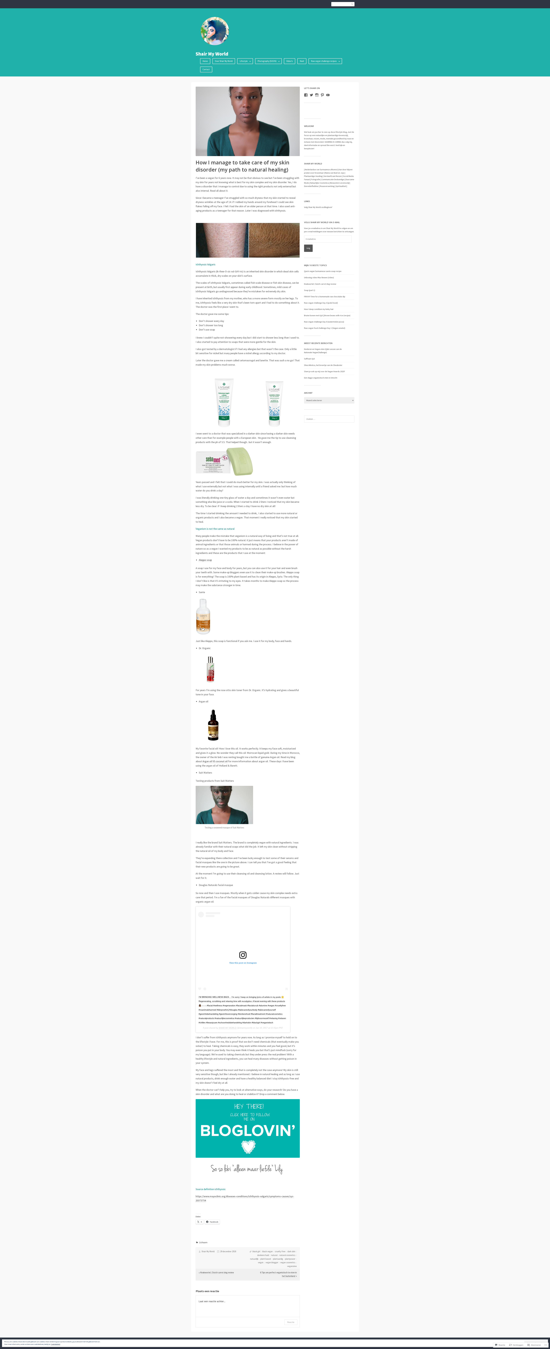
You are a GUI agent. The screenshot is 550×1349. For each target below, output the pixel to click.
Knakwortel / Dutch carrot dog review (320, 284)
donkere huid (263, 1255)
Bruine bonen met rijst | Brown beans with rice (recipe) (327, 315)
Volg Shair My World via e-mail (322, 222)
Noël (302, 61)
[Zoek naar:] (329, 419)
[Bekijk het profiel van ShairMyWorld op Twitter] (311, 95)
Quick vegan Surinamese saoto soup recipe (322, 271)
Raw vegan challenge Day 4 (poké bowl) (321, 303)
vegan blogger (272, 1262)
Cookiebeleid (55, 1344)
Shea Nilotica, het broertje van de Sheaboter (323, 365)
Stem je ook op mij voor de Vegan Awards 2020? (324, 371)
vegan (260, 1262)
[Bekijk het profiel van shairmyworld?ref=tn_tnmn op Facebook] (306, 95)
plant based (265, 1259)
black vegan (267, 1251)
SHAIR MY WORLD (227, 1028)
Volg (308, 248)
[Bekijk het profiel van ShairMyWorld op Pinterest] (322, 95)
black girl (256, 1251)
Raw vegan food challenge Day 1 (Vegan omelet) (324, 328)
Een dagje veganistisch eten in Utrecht (320, 377)
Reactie (290, 1322)
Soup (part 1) (309, 290)
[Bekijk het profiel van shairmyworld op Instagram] (317, 95)
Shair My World (212, 54)
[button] (222, 240)
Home (205, 61)
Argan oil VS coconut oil (215, 761)
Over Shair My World (224, 61)
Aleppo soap (205, 560)
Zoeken (352, 4)
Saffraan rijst (309, 358)
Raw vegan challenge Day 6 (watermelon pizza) (324, 321)
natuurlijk (254, 1259)
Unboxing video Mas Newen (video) (319, 277)
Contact (206, 69)
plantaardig (278, 1259)
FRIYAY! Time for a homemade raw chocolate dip (324, 296)
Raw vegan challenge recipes (324, 61)
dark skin (291, 1251)
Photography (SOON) (267, 61)
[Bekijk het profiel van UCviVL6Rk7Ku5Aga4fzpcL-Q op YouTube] (328, 95)
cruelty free (280, 1251)
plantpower (290, 1259)
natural (274, 1255)
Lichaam (203, 1242)
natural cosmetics (287, 1255)
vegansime (292, 1266)
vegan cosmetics (287, 1262)
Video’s (289, 61)
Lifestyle (244, 61)
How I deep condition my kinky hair (319, 309)
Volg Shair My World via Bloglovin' (318, 207)
